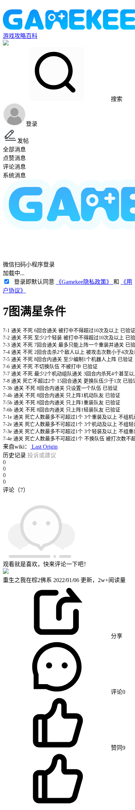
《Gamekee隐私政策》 (84, 282)
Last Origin (44, 447)
